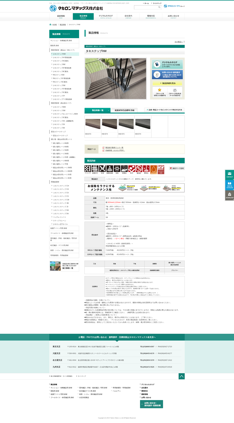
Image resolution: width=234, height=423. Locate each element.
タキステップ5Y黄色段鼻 (62, 89)
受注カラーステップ (60, 136)
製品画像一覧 (97, 110)
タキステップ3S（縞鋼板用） (64, 121)
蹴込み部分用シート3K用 (62, 178)
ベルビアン (117, 391)
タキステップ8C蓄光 (60, 71)
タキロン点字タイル (60, 224)
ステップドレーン (59, 221)
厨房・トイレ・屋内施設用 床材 (62, 250)
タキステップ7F (59, 96)
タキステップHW (59, 54)
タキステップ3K (59, 128)
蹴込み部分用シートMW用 (62, 171)
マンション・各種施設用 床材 (61, 40)
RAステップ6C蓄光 (60, 82)
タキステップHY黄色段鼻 (62, 57)
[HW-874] (109, 124)
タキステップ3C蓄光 (60, 117)
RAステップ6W (58, 75)
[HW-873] (93, 124)
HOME (54, 24)
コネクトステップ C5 (61, 196)
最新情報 (60, 16)
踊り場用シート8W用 (61, 143)
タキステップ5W (59, 85)
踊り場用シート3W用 (61, 154)
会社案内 (128, 16)
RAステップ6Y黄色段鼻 (61, 78)
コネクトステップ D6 (61, 214)
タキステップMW (59, 107)
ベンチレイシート (59, 217)
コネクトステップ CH (61, 186)
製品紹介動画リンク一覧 (114, 148)
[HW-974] (143, 124)
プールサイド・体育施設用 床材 (62, 397)
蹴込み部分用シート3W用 (62, 168)
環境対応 (151, 16)
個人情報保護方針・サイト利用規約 (61, 376)
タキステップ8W (59, 64)
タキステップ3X (59, 124)
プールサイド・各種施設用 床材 (62, 233)
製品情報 (83, 16)
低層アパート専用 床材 (58, 228)
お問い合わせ (173, 16)
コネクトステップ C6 (61, 193)
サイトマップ (82, 376)
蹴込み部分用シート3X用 (62, 174)
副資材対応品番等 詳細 (124, 110)
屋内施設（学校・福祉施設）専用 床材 (63, 239)
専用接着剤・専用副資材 (59, 255)
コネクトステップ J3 (60, 207)
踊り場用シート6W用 (61, 147)
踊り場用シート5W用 (61, 150)
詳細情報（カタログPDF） (115, 150)
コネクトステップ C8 (61, 189)
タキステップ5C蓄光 (60, 92)
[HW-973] (126, 124)
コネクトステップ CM (61, 200)
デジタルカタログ (106, 16)
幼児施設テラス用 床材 (87, 391)
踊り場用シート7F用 (60, 164)
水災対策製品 (84, 397)
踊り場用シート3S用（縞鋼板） (64, 157)
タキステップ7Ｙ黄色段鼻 (62, 99)
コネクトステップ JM (61, 203)
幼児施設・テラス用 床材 (59, 245)
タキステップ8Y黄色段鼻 (62, 68)
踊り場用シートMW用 (61, 161)
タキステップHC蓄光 (61, 61)
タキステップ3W (59, 110)
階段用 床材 (54, 46)
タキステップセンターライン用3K (65, 114)
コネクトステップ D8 (61, 210)
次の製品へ (179, 42)
